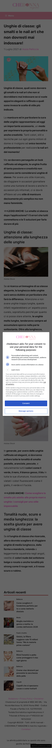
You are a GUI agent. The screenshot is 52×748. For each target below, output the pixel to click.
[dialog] (26, 374)
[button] (26, 370)
